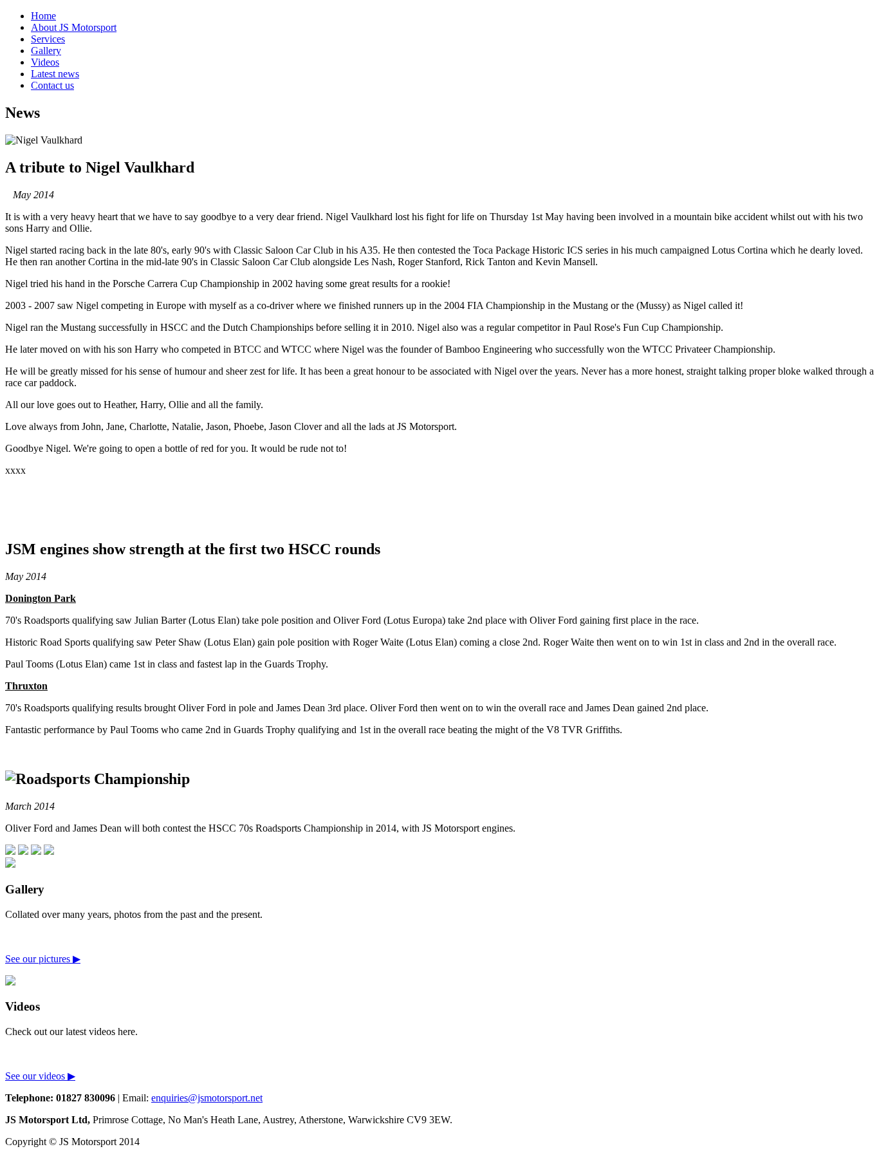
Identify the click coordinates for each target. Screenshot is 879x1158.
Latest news (55, 73)
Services (48, 38)
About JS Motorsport (73, 27)
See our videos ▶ (40, 1075)
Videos (45, 62)
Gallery (46, 50)
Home (43, 15)
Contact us (52, 85)
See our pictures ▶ (42, 958)
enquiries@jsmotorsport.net (207, 1097)
